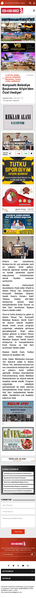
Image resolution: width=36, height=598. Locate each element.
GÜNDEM (16, 77)
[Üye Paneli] (33, 2)
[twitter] (13, 565)
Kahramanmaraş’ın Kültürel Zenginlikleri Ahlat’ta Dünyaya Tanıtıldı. (18, 491)
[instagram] (18, 565)
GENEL (16, 75)
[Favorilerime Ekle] (31, 153)
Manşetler (9, 79)
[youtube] (23, 565)
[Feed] (28, 565)
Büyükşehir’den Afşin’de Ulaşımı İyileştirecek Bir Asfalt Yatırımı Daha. (16, 478)
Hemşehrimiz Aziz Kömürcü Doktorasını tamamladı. (17, 474)
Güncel (8, 77)
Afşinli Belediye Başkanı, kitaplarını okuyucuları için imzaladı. (16, 486)
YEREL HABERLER (12, 81)
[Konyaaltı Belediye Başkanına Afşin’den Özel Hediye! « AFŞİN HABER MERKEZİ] (12, 10)
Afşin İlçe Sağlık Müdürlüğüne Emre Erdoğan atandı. (16, 482)
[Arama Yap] (29, 2)
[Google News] (11, 100)
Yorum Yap (18, 531)
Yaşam (18, 79)
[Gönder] (32, 554)
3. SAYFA (9, 75)
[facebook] (8, 565)
